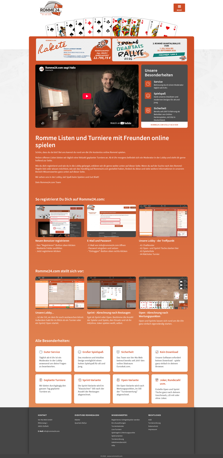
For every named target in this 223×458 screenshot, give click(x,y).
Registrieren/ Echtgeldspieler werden (126, 420)
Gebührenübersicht (119, 442)
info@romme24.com (52, 431)
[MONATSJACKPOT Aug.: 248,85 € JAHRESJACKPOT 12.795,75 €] (73, 61)
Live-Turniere (116, 429)
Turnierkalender (118, 426)
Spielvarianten (117, 436)
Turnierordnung (118, 439)
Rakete (77, 420)
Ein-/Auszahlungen (119, 423)
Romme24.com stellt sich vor (164, 125)
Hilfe (113, 445)
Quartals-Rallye (81, 423)
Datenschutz (153, 426)
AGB (150, 420)
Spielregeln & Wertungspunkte (123, 432)
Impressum (152, 429)
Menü (179, 10)
